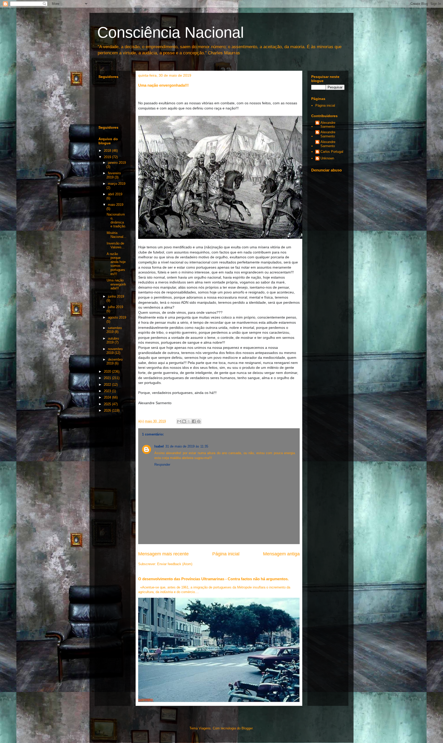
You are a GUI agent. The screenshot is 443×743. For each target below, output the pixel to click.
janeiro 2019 (117, 163)
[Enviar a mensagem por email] (179, 421)
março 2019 (116, 184)
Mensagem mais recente (163, 553)
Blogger (247, 728)
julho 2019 (115, 307)
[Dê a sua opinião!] (184, 421)
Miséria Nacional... (116, 235)
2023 (108, 391)
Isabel (159, 446)
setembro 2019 (114, 330)
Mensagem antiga (281, 553)
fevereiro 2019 (113, 175)
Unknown (327, 158)
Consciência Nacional (170, 32)
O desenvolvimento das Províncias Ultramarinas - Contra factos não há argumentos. (213, 579)
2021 (108, 378)
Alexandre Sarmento (327, 125)
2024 (108, 397)
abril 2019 (115, 194)
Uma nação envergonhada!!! (116, 284)
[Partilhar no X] (189, 421)
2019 (108, 157)
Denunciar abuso (326, 170)
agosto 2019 (117, 317)
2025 (108, 404)
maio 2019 (115, 205)
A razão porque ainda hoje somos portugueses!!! (116, 264)
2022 (108, 384)
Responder (162, 464)
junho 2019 (116, 296)
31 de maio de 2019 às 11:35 (186, 446)
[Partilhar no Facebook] (193, 421)
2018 (108, 150)
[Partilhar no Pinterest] (198, 421)
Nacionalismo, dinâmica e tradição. (116, 220)
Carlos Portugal (331, 152)
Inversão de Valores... (116, 245)
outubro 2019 (112, 340)
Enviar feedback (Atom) (174, 564)
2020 (108, 371)
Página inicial (225, 553)
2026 (108, 410)
